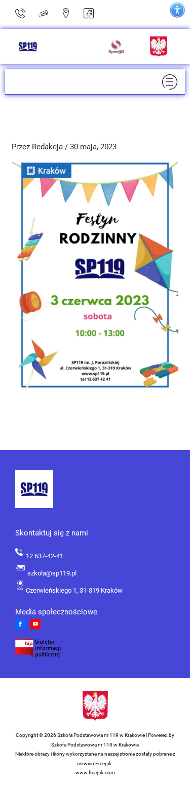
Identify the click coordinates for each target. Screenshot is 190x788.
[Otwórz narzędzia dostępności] (177, 10)
